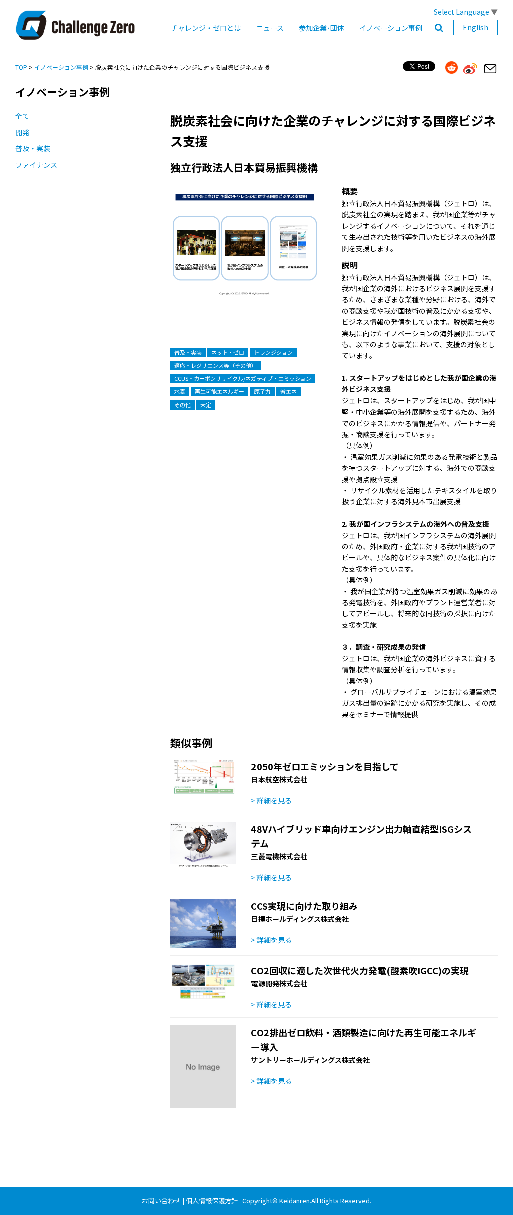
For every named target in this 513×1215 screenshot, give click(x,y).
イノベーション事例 (390, 28)
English (475, 27)
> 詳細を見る (271, 800)
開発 (22, 132)
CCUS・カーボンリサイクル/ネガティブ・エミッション (242, 378)
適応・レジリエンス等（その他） (215, 365)
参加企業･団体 (321, 28)
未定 (205, 404)
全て (22, 116)
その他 (182, 404)
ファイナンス (36, 165)
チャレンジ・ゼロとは (206, 28)
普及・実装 (32, 148)
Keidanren (294, 1200)
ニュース (270, 28)
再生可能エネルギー (219, 391)
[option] (244, 250)
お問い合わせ (161, 1200)
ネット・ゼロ (227, 352)
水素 (179, 391)
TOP (21, 67)
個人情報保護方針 (212, 1200)
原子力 (262, 391)
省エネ (288, 391)
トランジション (273, 352)
